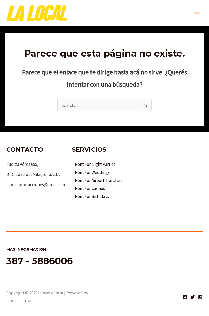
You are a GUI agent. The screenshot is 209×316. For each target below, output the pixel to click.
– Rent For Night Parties (93, 164)
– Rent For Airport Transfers (97, 180)
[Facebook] (185, 297)
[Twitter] (192, 297)
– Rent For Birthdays (90, 196)
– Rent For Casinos (88, 188)
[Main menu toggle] (197, 13)
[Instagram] (200, 297)
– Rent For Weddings (91, 172)
